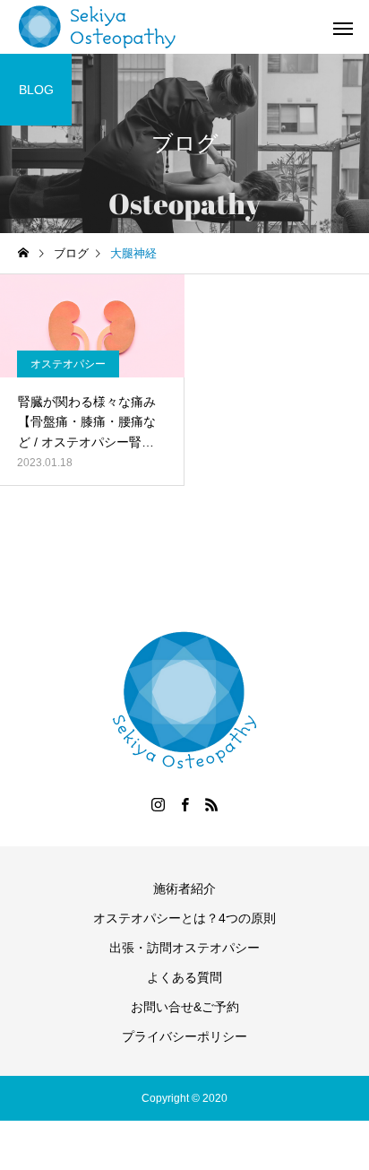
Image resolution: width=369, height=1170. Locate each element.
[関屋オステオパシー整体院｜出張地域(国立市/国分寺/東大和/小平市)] (97, 26)
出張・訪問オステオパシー (184, 947)
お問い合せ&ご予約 (185, 1007)
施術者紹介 (184, 888)
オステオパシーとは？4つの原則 (184, 918)
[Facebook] (184, 804)
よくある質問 (184, 977)
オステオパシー (68, 364)
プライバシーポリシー (184, 1036)
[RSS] (211, 804)
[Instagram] (158, 804)
